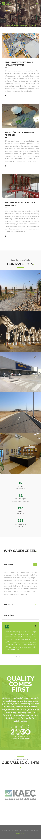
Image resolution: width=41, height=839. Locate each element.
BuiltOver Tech (20, 833)
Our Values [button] (9, 615)
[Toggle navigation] (37, 4)
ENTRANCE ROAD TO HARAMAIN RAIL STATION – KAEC (18, 394)
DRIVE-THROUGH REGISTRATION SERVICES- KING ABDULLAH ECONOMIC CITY (20, 270)
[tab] (20, 566)
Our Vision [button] (8, 604)
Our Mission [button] (9, 564)
